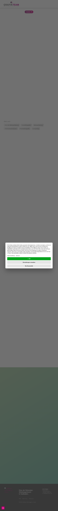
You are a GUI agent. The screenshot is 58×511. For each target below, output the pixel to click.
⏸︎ (3, 508)
